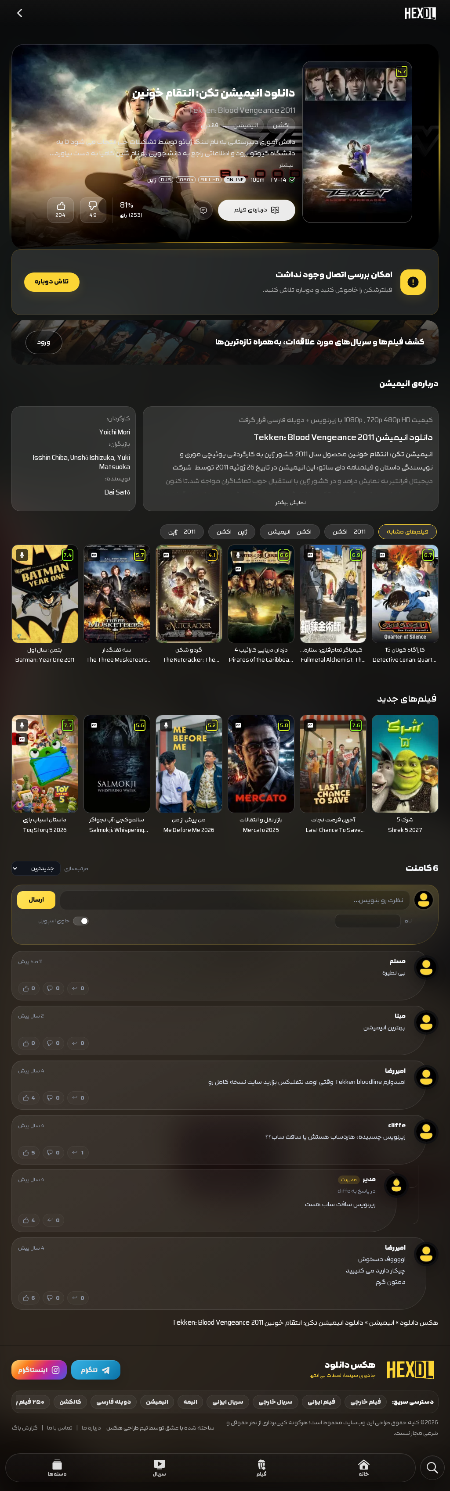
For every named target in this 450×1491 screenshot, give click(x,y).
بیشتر (286, 165)
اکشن (281, 125)
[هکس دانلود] (418, 13)
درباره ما (91, 1428)
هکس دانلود (419, 1322)
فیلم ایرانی (321, 1402)
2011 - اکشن (349, 532)
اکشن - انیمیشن (290, 532)
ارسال (36, 900)
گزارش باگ (25, 1428)
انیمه (190, 1402)
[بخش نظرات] (203, 210)
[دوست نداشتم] (93, 206)
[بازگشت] (20, 13)
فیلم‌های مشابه (407, 532)
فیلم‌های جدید (407, 698)
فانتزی (209, 125)
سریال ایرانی (227, 1402)
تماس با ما (60, 1428)
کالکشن (70, 1402)
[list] (225, 606)
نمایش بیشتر (291, 502)
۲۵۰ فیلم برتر (27, 1402)
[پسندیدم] (60, 206)
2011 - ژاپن (182, 532)
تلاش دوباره (52, 281)
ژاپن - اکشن (232, 532)
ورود (44, 342)
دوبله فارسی (113, 1402)
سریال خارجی (275, 1402)
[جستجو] (432, 1467)
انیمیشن (245, 125)
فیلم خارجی (365, 1402)
